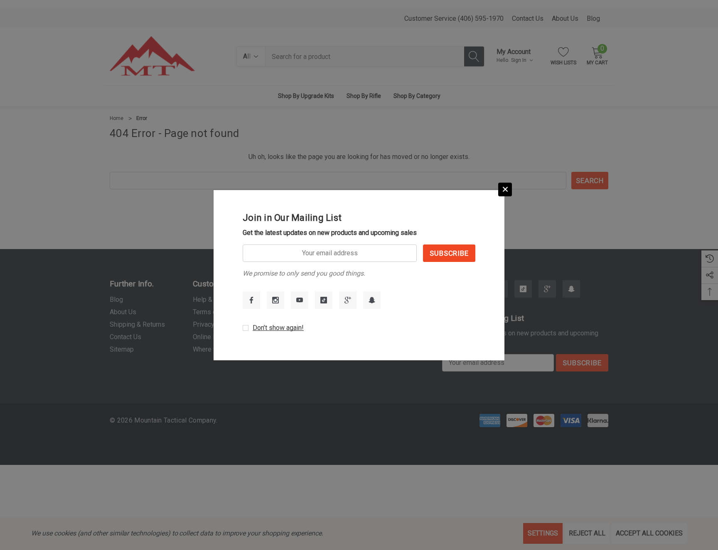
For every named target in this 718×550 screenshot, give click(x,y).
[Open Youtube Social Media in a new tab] (299, 300)
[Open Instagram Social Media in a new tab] (275, 300)
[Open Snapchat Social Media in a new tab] (372, 300)
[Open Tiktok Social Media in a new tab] (323, 300)
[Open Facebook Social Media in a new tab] (251, 300)
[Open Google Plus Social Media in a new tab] (348, 300)
